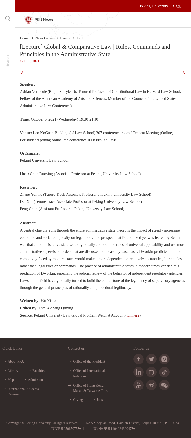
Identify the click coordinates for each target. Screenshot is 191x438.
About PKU (16, 361)
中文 (177, 6)
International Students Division (23, 391)
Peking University (154, 6)
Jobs (100, 400)
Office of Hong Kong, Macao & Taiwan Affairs (90, 388)
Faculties (38, 371)
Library (13, 371)
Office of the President (89, 361)
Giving (78, 400)
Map (11, 380)
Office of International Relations (89, 373)
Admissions (36, 380)
